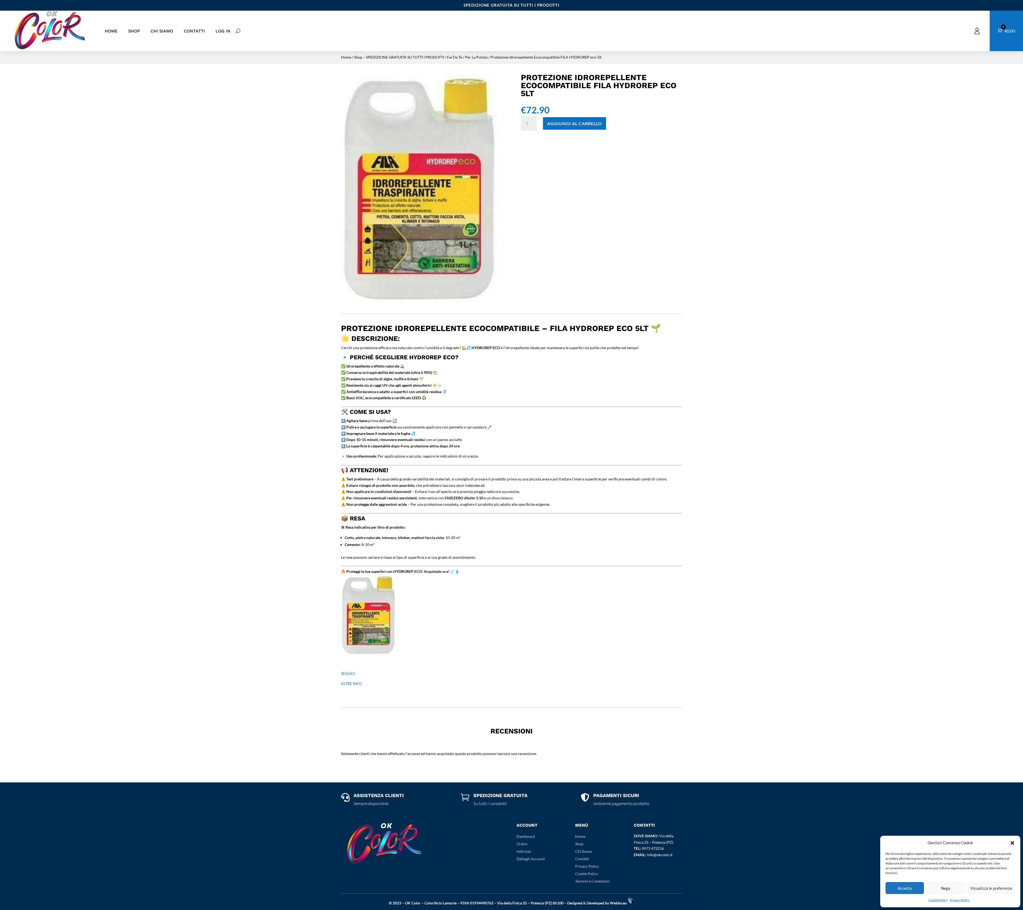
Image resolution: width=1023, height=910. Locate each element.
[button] (1012, 843)
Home (111, 31)
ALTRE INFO (351, 683)
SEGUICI (348, 673)
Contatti (194, 31)
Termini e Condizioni (592, 881)
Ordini (522, 844)
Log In (223, 31)
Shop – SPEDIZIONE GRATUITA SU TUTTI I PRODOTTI (399, 57)
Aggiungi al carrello (574, 123)
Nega (945, 888)
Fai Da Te (454, 57)
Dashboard (526, 836)
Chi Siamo (162, 31)
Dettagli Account (531, 858)
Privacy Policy (959, 900)
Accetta (905, 888)
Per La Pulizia (476, 57)
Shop (134, 31)
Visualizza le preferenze (991, 888)
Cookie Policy (937, 900)
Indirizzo (524, 851)
